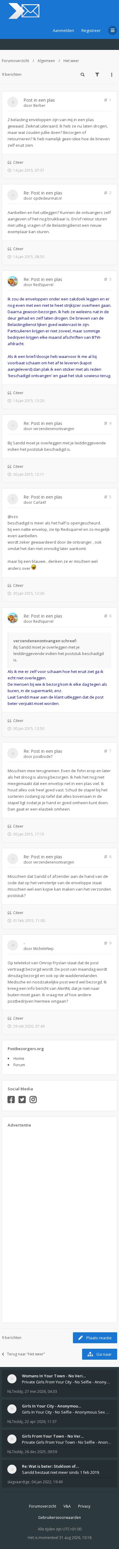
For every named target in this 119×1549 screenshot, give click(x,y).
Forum (19, 1064)
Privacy (84, 1506)
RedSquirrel (43, 284)
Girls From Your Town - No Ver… (53, 1436)
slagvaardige (18, 1481)
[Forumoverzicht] (23, 11)
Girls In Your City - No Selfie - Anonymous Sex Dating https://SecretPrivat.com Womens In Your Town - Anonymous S (67, 1412)
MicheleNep (43, 948)
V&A (67, 1506)
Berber (39, 105)
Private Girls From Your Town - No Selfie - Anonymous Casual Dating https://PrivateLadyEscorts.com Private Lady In (67, 1442)
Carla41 (40, 502)
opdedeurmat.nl (47, 198)
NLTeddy (15, 1391)
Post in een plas (39, 100)
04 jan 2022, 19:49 (47, 1481)
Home (18, 1058)
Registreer (91, 30)
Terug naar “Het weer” (26, 1354)
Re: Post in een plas (42, 193)
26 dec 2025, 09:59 (41, 1451)
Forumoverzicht (15, 60)
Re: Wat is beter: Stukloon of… (50, 1466)
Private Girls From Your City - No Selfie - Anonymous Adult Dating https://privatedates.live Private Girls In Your (67, 1382)
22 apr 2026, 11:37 (41, 1421)
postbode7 (43, 756)
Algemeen (46, 60)
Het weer (71, 60)
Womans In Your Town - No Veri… (54, 1376)
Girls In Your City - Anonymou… (51, 1406)
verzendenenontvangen (53, 428)
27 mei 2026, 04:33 (41, 1391)
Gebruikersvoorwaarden (59, 1517)
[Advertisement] (32, 1223)
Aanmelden (63, 30)
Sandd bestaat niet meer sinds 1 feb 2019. (61, 1472)
